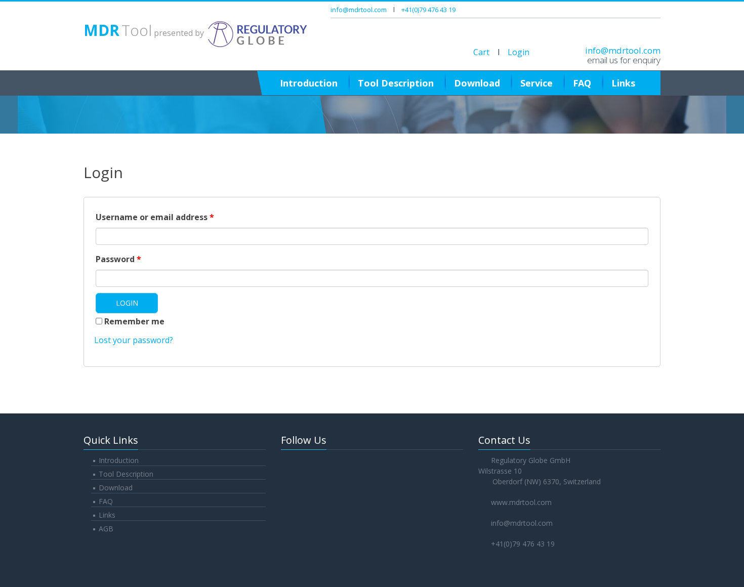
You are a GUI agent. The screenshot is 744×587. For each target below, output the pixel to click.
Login (518, 52)
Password (118, 259)
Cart (481, 52)
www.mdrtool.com (521, 502)
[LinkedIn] (654, 9)
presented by (145, 32)
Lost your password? (133, 340)
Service (536, 83)
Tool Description (396, 83)
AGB (106, 528)
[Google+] (640, 9)
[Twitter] (625, 9)
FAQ (582, 83)
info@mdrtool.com (358, 9)
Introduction (309, 83)
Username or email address (155, 217)
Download (477, 83)
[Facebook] (610, 9)
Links (623, 83)
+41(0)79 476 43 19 (428, 9)
